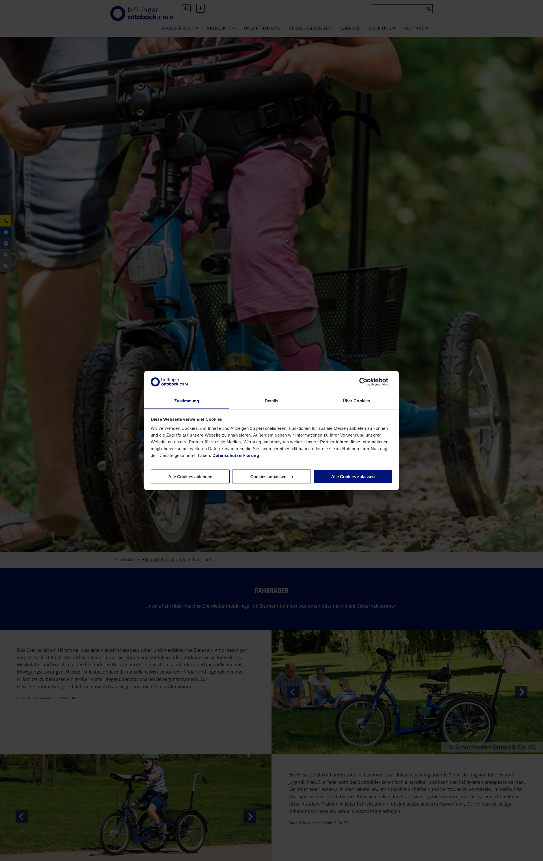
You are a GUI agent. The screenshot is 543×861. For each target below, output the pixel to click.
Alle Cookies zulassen (353, 476)
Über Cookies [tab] (356, 400)
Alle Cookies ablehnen (190, 476)
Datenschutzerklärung (235, 455)
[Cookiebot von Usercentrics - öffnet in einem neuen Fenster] (368, 382)
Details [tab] (272, 400)
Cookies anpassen (268, 476)
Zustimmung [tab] (186, 400)
